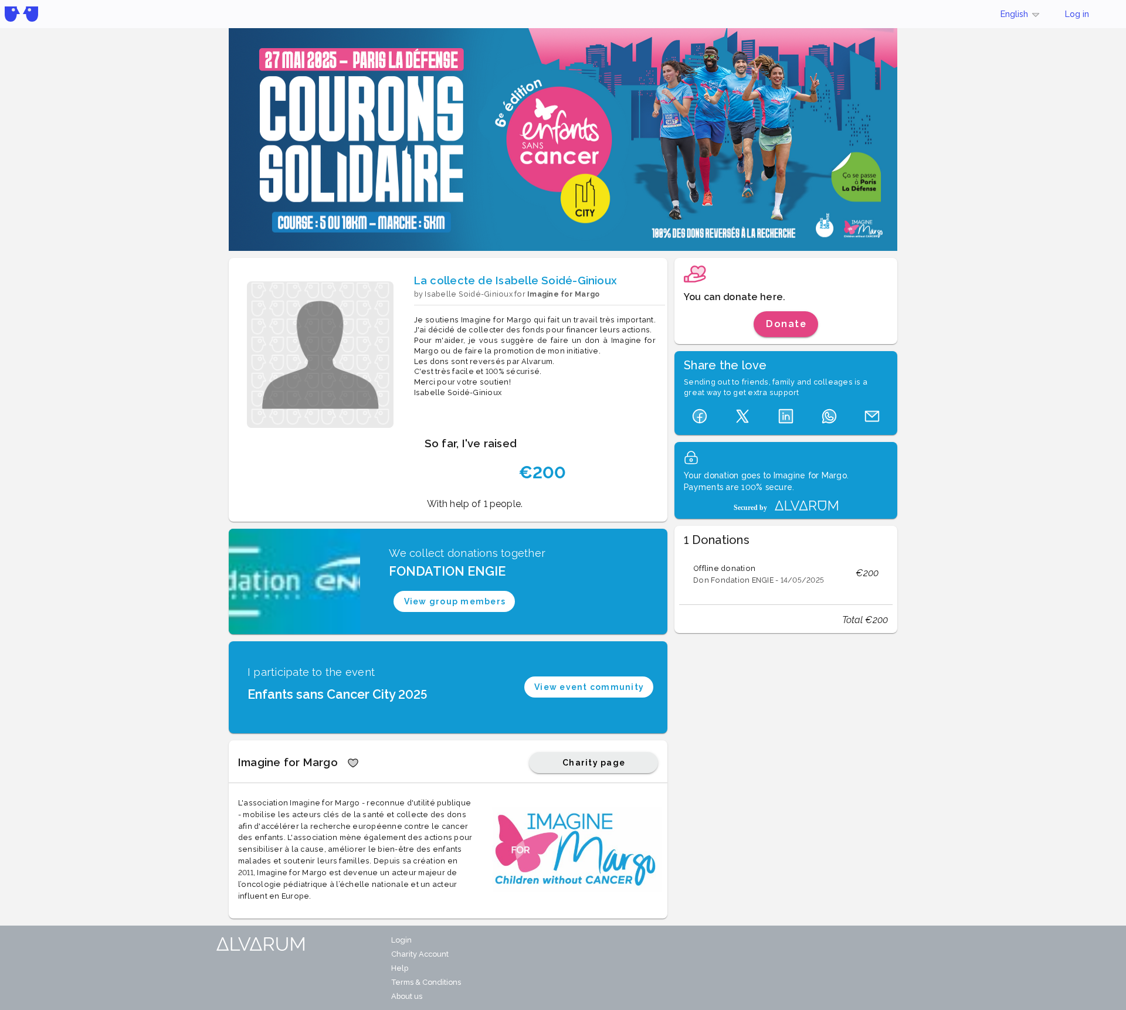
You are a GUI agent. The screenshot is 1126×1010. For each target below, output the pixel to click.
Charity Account (420, 954)
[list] (786, 573)
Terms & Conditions (426, 982)
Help (399, 968)
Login (401, 940)
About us (406, 996)
